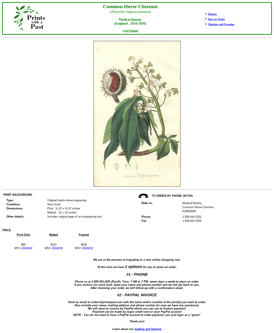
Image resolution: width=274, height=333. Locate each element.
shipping (26, 247)
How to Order (216, 19)
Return (212, 14)
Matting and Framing (221, 24)
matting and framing (147, 329)
